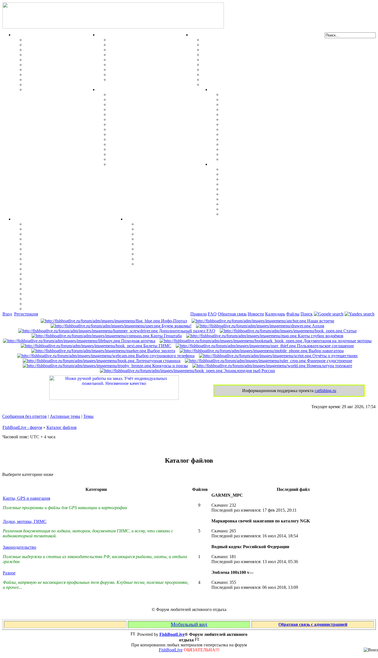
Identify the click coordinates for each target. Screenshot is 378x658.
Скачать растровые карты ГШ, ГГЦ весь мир (70, 293)
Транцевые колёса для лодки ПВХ (236, 54)
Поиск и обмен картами (48, 254)
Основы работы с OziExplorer (54, 278)
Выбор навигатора (325, 350)
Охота (103, 34)
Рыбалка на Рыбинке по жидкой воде (258, 129)
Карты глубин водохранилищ (54, 268)
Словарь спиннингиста (47, 79)
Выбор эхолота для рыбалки (52, 298)
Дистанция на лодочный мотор (139, 104)
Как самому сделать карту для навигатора (67, 249)
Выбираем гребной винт (132, 109)
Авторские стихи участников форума (173, 239)
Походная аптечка (137, 340)
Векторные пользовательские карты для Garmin (73, 263)
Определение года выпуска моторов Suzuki (151, 154)
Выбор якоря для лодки (226, 79)
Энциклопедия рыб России (248, 370)
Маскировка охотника (130, 49)
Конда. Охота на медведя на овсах (255, 119)
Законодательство (19, 547)
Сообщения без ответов (24, 416)
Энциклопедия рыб (43, 39)
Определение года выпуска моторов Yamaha (152, 129)
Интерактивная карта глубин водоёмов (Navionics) (74, 288)
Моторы (105, 89)
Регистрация (26, 314)
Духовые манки (124, 39)
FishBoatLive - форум (22, 427)
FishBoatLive (171, 649)
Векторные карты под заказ (52, 303)
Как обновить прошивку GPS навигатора (66, 244)
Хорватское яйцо (41, 59)
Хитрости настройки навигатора (57, 239)
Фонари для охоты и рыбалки (251, 189)
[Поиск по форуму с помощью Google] (328, 314)
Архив (317, 325)
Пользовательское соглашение (325, 345)
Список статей (150, 259)
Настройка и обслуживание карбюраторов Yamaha (159, 149)
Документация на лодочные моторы (144, 144)
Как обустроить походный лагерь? (255, 194)
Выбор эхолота (160, 350)
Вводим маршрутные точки (52, 234)
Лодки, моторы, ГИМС (24, 521)
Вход (7, 314)
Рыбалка (22, 34)
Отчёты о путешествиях (334, 355)
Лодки (197, 34)
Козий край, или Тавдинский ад (252, 134)
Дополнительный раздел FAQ (186, 330)
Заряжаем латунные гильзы (136, 59)
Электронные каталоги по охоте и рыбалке (179, 254)
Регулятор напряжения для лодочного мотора (154, 119)
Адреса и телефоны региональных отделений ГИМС (254, 74)
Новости (256, 314)
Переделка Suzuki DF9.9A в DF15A (143, 124)
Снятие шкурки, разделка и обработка (147, 44)
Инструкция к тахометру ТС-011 (141, 114)
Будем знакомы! (175, 325)
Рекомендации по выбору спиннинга (60, 84)
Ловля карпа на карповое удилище (59, 74)
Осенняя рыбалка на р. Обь (248, 124)
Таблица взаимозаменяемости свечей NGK (151, 164)
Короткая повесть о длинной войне (171, 249)
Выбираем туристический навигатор (61, 259)
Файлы (292, 314)
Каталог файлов (61, 427)
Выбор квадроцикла (241, 209)
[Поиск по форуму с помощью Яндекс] (359, 314)
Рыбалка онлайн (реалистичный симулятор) (181, 263)
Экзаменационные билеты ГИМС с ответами (247, 64)
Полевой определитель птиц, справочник (149, 64)
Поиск (307, 314)
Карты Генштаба (165, 335)
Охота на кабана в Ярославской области (261, 104)
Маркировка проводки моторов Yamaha (148, 159)
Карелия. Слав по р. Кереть (249, 99)
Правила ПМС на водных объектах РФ (241, 84)
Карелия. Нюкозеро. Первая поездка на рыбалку (270, 149)
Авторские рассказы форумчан (167, 234)
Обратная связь (232, 314)
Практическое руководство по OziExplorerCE (69, 283)
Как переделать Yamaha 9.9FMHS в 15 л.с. (150, 94)
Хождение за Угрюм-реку (246, 94)
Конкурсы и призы (169, 365)
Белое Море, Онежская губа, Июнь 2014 (260, 159)
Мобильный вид (189, 624)
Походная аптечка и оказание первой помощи (266, 169)
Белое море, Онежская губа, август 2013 (261, 154)
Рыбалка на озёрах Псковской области (259, 114)
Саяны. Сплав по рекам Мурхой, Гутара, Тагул (268, 144)
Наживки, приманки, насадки (54, 44)
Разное (132, 219)
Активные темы (65, 416)
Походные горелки (239, 199)
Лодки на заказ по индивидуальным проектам (248, 69)
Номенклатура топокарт (328, 365)
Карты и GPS (26, 219)
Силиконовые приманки (49, 64)
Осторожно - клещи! (241, 214)
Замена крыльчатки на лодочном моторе (149, 134)
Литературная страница (157, 360)
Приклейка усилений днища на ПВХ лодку (245, 49)
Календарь (275, 314)
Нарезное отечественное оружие (140, 74)
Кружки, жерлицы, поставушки (56, 89)
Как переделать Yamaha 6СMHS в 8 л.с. (148, 99)
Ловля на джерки (41, 54)
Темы (88, 416)
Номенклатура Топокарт (49, 308)
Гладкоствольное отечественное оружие (148, 69)
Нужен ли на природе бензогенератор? (259, 184)
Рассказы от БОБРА (156, 224)
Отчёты (218, 89)
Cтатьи (349, 330)
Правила (198, 314)
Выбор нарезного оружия (133, 54)
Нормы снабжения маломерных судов (240, 59)
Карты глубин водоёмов (320, 335)
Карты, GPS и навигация (26, 498)
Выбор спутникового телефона (55, 273)
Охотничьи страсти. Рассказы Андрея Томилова (184, 244)
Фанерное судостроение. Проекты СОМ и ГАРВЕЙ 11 (255, 44)
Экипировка (222, 164)
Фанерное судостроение (329, 360)
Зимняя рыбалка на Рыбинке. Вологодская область (272, 109)
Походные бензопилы (242, 179)
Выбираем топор (238, 174)
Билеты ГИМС (156, 345)
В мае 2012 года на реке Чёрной (252, 139)
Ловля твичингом (42, 69)
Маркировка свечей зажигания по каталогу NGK (157, 139)
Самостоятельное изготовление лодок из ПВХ (247, 39)
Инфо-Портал (173, 320)
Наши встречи (320, 320)
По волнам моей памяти (160, 229)
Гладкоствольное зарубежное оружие (145, 79)
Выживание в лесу (239, 204)
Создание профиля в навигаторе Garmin (64, 229)
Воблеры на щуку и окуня (50, 49)
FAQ (212, 314)
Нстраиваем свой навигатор (52, 224)
